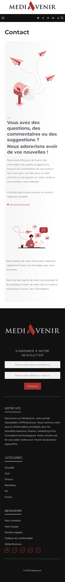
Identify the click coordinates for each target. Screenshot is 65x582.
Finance (9, 479)
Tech (7, 473)
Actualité (9, 467)
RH (6, 491)
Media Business (13, 544)
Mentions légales (14, 532)
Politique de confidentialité (19, 538)
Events (8, 496)
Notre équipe (11, 526)
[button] (62, 18)
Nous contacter (13, 520)
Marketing (10, 485)
